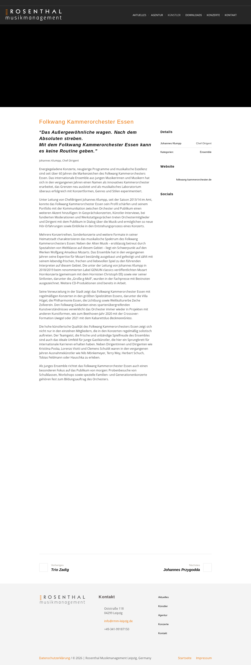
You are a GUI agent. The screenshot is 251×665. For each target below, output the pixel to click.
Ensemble (205, 151)
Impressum (204, 658)
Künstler (163, 606)
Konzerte (163, 624)
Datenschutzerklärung (54, 658)
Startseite (184, 658)
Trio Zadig (60, 570)
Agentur (162, 615)
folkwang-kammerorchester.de (193, 179)
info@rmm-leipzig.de (118, 621)
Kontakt (162, 633)
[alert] (96, 469)
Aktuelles (163, 597)
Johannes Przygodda (181, 570)
